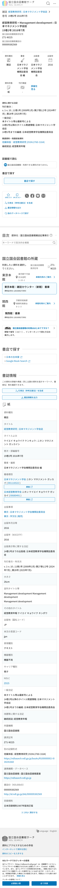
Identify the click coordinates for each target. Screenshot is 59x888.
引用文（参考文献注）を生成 (20, 202)
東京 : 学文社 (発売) (13, 516)
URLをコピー (17, 197)
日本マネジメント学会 (15, 479)
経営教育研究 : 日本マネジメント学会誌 (27, 11)
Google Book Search (17, 360)
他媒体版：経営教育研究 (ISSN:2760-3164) (23, 142)
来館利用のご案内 (43, 277)
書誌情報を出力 (14, 207)
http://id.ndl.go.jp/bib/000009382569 (23, 794)
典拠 (28, 486)
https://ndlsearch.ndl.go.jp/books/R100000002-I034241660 (29, 760)
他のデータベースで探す (18, 213)
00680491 (15, 495)
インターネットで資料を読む (14, 849)
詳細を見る (34, 87)
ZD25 (6, 683)
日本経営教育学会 (13, 491)
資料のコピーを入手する (12, 853)
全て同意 (44, 883)
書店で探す (29, 180)
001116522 (13, 482)
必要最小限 (16, 883)
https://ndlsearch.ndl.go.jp (17, 777)
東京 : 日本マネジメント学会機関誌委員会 (24, 511)
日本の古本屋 (13, 356)
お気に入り (8, 197)
